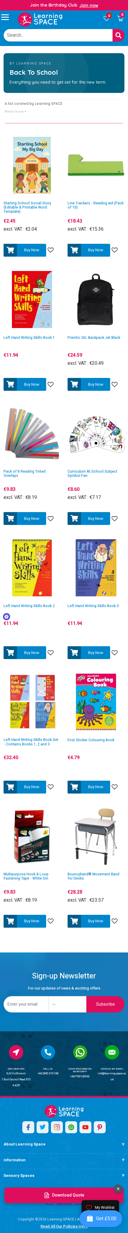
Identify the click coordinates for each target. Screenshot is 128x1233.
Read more (15, 111)
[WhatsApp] (71, 1127)
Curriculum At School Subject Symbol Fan (92, 473)
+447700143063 (80, 1077)
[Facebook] (28, 1127)
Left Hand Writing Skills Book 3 (93, 606)
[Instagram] (57, 1127)
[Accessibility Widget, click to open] (6, 616)
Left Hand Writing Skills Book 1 (29, 338)
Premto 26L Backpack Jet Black (94, 338)
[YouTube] (85, 1127)
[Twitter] (43, 1127)
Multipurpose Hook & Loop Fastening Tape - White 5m (26, 876)
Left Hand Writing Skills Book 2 (29, 606)
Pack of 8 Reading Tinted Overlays (25, 473)
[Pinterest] (100, 1127)
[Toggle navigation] (7, 17)
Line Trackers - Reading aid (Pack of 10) (96, 205)
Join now (88, 5)
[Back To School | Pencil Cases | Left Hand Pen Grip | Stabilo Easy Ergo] (40, 19)
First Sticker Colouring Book (91, 740)
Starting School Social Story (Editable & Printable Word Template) (27, 207)
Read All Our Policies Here (64, 1226)
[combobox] (58, 35)
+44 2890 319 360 (48, 1074)
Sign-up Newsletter (64, 976)
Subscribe (105, 1004)
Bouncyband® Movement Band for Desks (93, 876)
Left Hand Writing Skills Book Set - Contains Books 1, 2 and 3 (31, 742)
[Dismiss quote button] (118, 1189)
